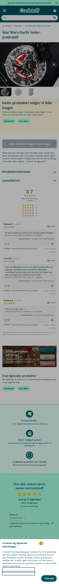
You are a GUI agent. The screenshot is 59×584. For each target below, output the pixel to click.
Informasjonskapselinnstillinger (18, 571)
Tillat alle (49, 578)
